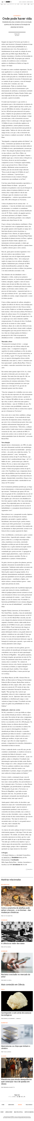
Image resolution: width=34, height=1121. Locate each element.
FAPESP (2, 1112)
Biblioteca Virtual (18, 1112)
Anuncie (20, 1104)
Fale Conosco (29, 1104)
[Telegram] (20, 1097)
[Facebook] (9, 1097)
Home (3, 1104)
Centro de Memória (29, 1112)
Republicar (30, 869)
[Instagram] (13, 1097)
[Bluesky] (16, 1097)
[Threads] (18, 1097)
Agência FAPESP (8, 1112)
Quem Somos (11, 1104)
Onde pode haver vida (17, 19)
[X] (11, 1097)
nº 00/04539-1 (6, 857)
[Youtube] (23, 1097)
